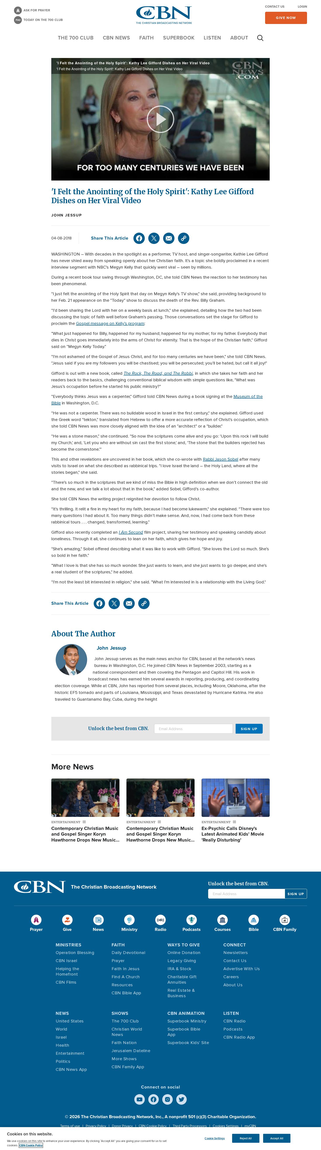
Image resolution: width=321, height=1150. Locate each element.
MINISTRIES (68, 945)
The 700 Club (76, 37)
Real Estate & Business (181, 993)
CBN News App (71, 1069)
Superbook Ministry (186, 1021)
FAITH (146, 37)
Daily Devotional (128, 952)
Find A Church (126, 977)
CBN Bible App (126, 993)
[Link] (183, 238)
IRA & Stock (179, 968)
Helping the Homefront (67, 971)
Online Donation (184, 952)
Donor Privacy (122, 1126)
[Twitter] (154, 238)
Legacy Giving (181, 960)
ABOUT (239, 37)
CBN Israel (66, 960)
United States (70, 1021)
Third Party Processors (190, 1126)
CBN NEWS (116, 37)
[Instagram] (167, 1099)
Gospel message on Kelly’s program (110, 323)
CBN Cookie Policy (153, 1126)
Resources (122, 985)
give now (286, 17)
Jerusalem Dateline (131, 1050)
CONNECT (234, 945)
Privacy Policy (96, 1126)
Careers (231, 977)
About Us (233, 985)
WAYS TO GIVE (183, 945)
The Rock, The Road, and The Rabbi (158, 373)
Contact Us (274, 6)
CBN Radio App (239, 1037)
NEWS (62, 1013)
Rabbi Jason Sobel (220, 459)
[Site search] (260, 40)
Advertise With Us (241, 968)
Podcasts (233, 1029)
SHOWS (120, 1013)
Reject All (246, 1138)
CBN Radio (234, 1021)
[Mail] (168, 238)
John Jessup (66, 215)
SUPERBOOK (179, 37)
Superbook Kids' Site (188, 1042)
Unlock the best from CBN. (118, 728)
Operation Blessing (75, 952)
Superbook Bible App (183, 1032)
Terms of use (70, 1126)
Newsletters (235, 952)
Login (302, 6)
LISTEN (212, 37)
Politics (63, 1061)
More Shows (124, 1058)
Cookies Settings (226, 1126)
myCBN (250, 1126)
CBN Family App (128, 1067)
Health (62, 1045)
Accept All (276, 1138)
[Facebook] (139, 238)
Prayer (118, 960)
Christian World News (127, 1032)
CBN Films (66, 982)
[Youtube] (139, 1099)
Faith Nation (124, 1042)
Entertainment (70, 1053)
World (61, 1029)
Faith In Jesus (126, 968)
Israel (61, 1037)
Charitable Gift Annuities (182, 979)
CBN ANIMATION (186, 1013)
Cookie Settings (215, 1138)
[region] (160, 1138)
